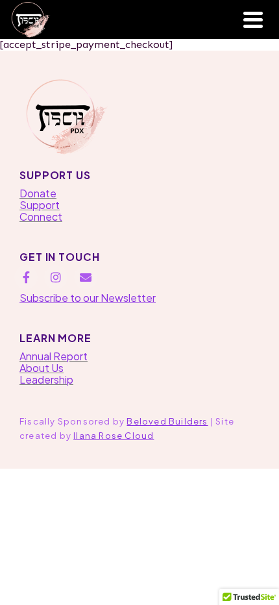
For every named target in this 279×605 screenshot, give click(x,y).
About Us (41, 368)
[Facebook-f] (26, 277)
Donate (37, 193)
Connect (40, 216)
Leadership (46, 379)
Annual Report (53, 356)
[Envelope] (85, 277)
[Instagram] (55, 277)
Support (39, 205)
